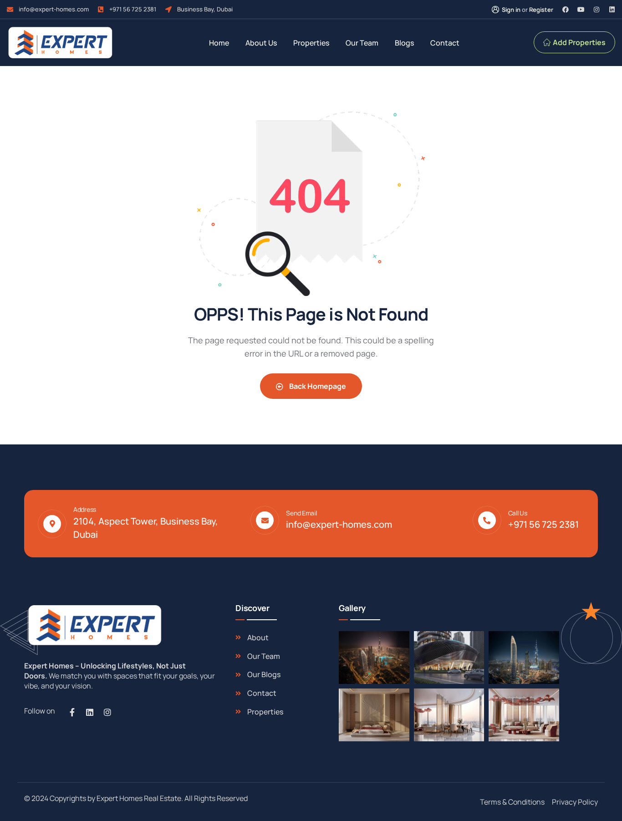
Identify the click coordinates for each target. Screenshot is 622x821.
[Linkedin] (612, 9)
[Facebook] (565, 9)
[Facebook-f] (72, 712)
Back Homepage (317, 386)
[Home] (93, 625)
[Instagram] (596, 9)
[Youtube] (581, 9)
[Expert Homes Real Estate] (60, 42)
